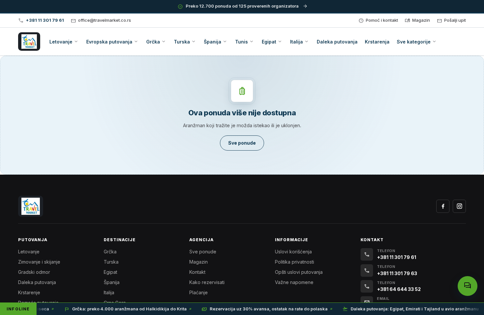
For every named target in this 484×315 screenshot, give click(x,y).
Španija (112, 282)
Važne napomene (294, 282)
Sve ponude (202, 251)
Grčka (110, 251)
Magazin (198, 262)
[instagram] (459, 206)
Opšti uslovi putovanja (299, 272)
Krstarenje (29, 292)
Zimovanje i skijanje (39, 262)
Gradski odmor (34, 272)
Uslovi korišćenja (293, 251)
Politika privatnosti (294, 262)
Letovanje (29, 251)
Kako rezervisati (207, 282)
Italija (109, 292)
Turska (111, 262)
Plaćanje (198, 292)
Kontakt (197, 272)
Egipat (110, 272)
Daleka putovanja (37, 282)
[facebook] (442, 206)
